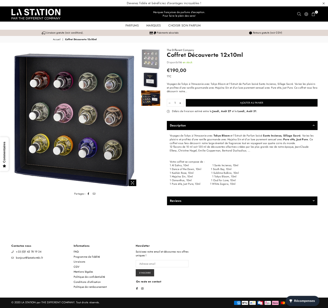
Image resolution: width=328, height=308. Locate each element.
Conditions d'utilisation (87, 282)
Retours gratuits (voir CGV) (267, 32)
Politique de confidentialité (89, 277)
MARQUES (153, 25)
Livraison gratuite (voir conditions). (64, 32)
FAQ (76, 251)
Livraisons (79, 262)
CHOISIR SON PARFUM (184, 25)
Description (178, 125)
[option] (62, 32)
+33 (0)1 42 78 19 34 (28, 251)
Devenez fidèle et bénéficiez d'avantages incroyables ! (164, 3)
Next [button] (135, 118)
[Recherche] (299, 14)
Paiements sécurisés (167, 32)
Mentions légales (83, 272)
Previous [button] (13, 118)
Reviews (175, 201)
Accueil (57, 39)
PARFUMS (132, 25)
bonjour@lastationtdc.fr (29, 258)
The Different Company (180, 50)
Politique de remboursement (90, 287)
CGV (77, 267)
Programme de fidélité (87, 257)
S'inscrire (145, 272)
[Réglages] (306, 14)
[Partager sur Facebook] (88, 194)
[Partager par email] (94, 194)
